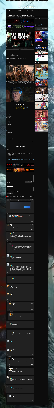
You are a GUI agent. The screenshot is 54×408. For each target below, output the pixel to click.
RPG (25, 0)
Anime (20, 0)
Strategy (36, 0)
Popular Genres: (9, 0)
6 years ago (31, 224)
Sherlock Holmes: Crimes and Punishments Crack (13, 159)
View (41, 82)
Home (9, 10)
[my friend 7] (41, 59)
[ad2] (41, 115)
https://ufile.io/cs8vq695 (13, 287)
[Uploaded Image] (20, 205)
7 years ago (31, 232)
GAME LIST (37, 10)
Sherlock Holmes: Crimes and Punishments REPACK (18, 160)
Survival (39, 0)
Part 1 (7, 114)
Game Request (26, 107)
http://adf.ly (24, 342)
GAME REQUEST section (40, 29)
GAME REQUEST (42, 10)
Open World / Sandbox (27, 16)
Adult (17, 0)
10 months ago (31, 199)
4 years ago (31, 243)
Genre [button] (20, 10)
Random (28, 10)
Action (14, 0)
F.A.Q (24, 108)
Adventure (19, 16)
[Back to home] (27, 5)
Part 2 (9, 114)
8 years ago (31, 293)
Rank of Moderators (38, 21)
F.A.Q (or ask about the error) (40, 20)
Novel (43, 0)
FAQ (32, 10)
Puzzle (21, 17)
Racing (23, 0)
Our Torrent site (38, 25)
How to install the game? (39, 23)
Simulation (29, 0)
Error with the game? (39, 24)
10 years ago (31, 358)
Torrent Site (13, 10)
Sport (33, 0)
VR (45, 0)
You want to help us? (39, 22)
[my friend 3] (41, 53)
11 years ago (31, 349)
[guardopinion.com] (41, 47)
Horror (22, 16)
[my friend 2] (41, 50)
